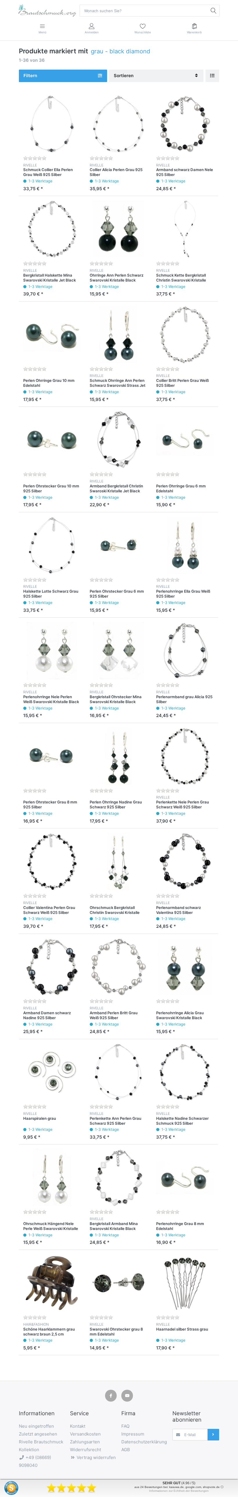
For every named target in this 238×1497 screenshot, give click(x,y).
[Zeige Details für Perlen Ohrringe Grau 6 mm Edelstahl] (185, 440)
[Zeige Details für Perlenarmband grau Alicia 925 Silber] (185, 650)
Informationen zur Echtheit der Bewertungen (179, 1490)
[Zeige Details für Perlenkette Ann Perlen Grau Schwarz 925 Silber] (118, 1072)
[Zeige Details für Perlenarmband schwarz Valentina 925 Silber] (185, 861)
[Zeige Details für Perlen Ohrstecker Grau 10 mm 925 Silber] (52, 440)
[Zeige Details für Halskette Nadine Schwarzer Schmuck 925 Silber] (185, 1072)
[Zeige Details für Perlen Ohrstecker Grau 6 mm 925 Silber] (118, 545)
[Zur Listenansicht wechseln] (212, 76)
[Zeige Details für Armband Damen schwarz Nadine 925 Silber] (52, 967)
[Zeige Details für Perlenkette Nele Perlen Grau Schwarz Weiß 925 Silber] (185, 756)
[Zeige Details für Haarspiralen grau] (52, 1072)
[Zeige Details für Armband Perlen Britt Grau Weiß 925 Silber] (118, 967)
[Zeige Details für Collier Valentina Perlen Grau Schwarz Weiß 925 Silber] (52, 861)
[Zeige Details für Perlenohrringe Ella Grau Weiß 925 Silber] (185, 545)
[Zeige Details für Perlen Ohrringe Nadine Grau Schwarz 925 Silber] (118, 756)
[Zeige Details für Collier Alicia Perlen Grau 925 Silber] (118, 124)
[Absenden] (213, 1434)
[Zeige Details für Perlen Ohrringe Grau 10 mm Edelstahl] (52, 334)
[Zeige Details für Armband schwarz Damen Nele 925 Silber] (185, 124)
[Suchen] (213, 10)
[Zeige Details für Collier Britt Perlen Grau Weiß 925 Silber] (185, 334)
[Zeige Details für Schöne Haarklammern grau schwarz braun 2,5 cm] (52, 1283)
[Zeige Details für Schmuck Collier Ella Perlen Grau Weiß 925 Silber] (52, 124)
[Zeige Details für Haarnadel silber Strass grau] (185, 1283)
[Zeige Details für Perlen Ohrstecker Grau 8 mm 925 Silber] (52, 756)
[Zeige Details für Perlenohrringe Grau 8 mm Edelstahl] (185, 1177)
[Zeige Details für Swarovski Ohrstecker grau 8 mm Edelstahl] (118, 1283)
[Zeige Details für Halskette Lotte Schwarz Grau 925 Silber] (52, 545)
